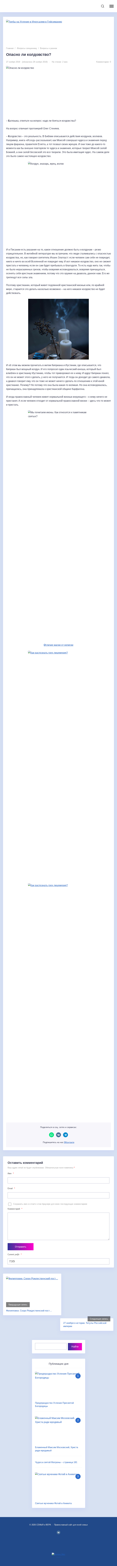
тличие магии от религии (58, 645)
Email (11, 1188)
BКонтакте (58, 1532)
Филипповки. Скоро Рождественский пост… (29, 1310)
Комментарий (15, 1209)
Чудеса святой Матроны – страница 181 (56, 1462)
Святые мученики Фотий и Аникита (53, 1503)
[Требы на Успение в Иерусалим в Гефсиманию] (58, 32)
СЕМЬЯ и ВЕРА (22, 6)
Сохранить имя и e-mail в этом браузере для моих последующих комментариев (50, 1204)
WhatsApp (51, 1134)
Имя (11, 1173)
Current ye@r (15, 1254)
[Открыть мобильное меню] (111, 6)
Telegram (65, 1134)
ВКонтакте (58, 1134)
